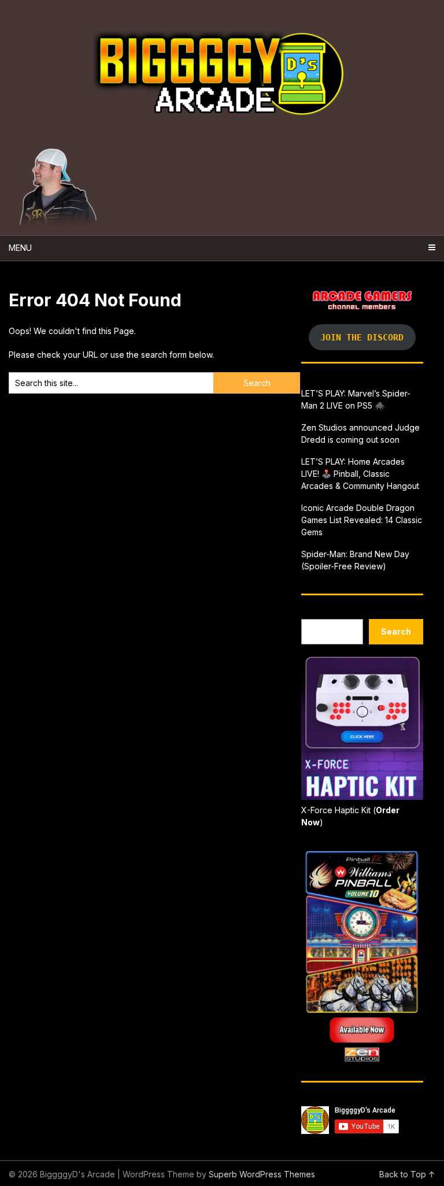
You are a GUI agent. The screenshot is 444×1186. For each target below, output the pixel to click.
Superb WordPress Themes (262, 1174)
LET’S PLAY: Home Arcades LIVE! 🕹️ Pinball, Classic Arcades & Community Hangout (360, 474)
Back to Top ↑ (407, 1174)
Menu (20, 248)
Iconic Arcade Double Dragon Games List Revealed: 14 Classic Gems (361, 520)
